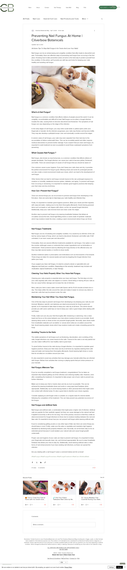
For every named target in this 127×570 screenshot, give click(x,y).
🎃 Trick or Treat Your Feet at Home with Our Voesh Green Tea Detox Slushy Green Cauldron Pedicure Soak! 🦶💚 (35, 498)
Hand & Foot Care (50, 19)
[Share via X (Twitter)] (36, 462)
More (84, 19)
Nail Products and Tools (70, 19)
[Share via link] (45, 462)
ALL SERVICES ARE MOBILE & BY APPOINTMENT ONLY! (63, 547)
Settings (111, 567)
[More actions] (94, 31)
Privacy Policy (68, 567)
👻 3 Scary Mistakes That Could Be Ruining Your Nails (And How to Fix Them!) (90, 498)
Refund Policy (65, 558)
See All (102, 477)
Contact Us (73, 558)
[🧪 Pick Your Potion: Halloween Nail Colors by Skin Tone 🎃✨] (63, 488)
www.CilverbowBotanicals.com (49, 539)
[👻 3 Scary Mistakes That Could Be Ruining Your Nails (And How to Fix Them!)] (91, 488)
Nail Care (36, 19)
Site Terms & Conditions (53, 558)
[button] (109, 7)
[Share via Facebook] (32, 462)
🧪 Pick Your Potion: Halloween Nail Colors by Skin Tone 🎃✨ (63, 498)
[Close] (125, 567)
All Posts (26, 19)
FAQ (78, 558)
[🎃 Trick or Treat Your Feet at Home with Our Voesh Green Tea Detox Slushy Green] (35, 488)
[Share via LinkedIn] (41, 462)
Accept (119, 567)
